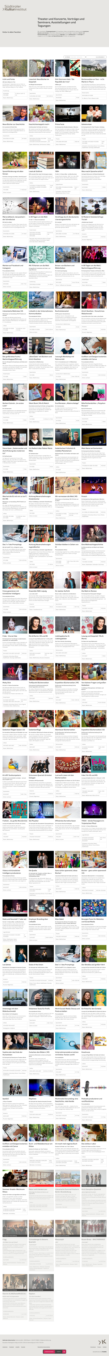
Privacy (99, 1347)
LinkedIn (17, 1347)
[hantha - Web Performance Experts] (104, 1351)
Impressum (93, 1347)
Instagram (5, 1347)
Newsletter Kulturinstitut (44, 1347)
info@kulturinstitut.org (45, 1340)
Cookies (104, 1347)
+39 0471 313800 (35, 1340)
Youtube (23, 1347)
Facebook (11, 1347)
